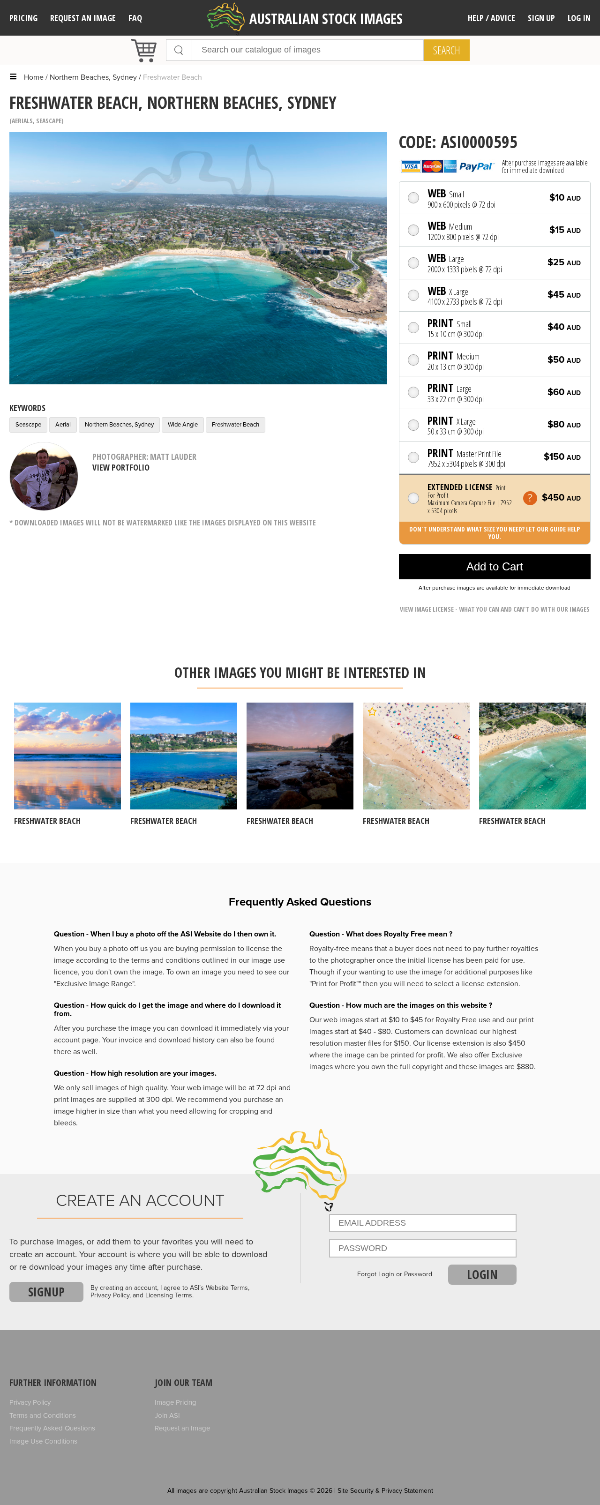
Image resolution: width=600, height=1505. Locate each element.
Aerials (22, 120)
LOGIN (482, 1274)
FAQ (135, 17)
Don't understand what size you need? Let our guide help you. (494, 532)
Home (34, 77)
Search (446, 50)
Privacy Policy (30, 1402)
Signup (46, 1291)
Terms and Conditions (42, 1415)
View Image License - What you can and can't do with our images (495, 609)
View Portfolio (121, 467)
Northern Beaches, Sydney (93, 77)
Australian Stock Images (326, 18)
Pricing (23, 17)
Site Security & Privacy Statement (385, 1491)
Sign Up (541, 17)
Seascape (48, 120)
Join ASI (167, 1415)
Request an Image (182, 1428)
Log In (579, 17)
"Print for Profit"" (335, 983)
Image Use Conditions (43, 1441)
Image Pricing (175, 1402)
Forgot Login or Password (394, 1274)
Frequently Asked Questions (52, 1428)
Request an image (83, 17)
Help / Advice (491, 17)
